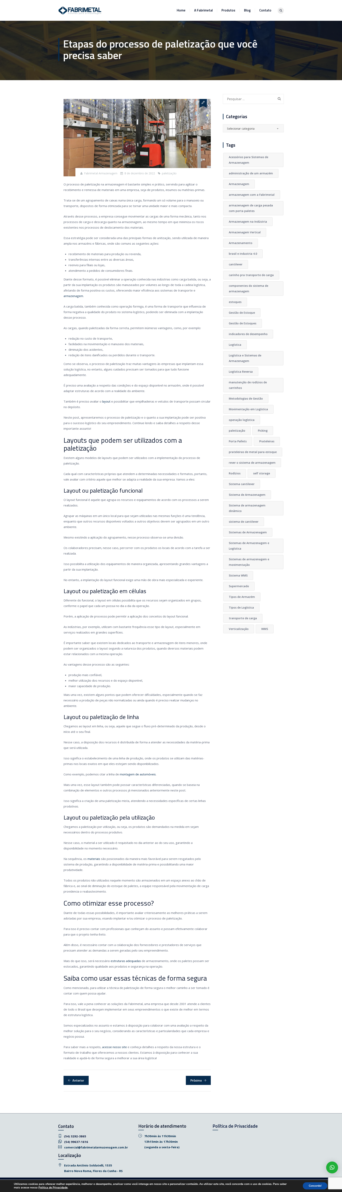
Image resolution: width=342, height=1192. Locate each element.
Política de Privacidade (235, 1126)
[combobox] (253, 128)
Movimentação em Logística (248, 409)
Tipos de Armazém (242, 597)
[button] (332, 1167)
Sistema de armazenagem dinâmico (247, 508)
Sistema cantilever (242, 484)
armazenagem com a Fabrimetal (252, 195)
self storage (261, 473)
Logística (235, 345)
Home (181, 10)
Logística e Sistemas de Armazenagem (245, 358)
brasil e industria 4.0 (243, 253)
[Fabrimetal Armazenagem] (80, 10)
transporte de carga (243, 618)
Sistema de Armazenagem (247, 495)
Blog (247, 10)
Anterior (78, 1080)
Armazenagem (239, 184)
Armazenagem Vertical (245, 232)
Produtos (228, 10)
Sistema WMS (238, 575)
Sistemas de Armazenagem (248, 532)
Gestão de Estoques (242, 323)
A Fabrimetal (203, 10)
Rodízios (234, 473)
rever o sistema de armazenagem (252, 462)
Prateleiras (266, 441)
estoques (235, 302)
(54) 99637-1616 (76, 1142)
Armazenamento (240, 243)
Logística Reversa (241, 371)
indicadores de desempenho (248, 334)
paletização (169, 173)
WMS (264, 629)
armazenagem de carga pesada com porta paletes (251, 208)
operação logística (242, 420)
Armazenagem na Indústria (248, 221)
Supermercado (239, 586)
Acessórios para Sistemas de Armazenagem (248, 159)
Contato (265, 10)
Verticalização (239, 629)
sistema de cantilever (243, 521)
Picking (263, 430)
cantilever (235, 264)
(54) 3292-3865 (75, 1136)
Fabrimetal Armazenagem (100, 173)
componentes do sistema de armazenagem (248, 288)
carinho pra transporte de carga (251, 275)
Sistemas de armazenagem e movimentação (249, 562)
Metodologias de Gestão (246, 398)
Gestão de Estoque (242, 312)
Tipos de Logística (241, 607)
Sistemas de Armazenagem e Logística (249, 545)
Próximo (196, 1080)
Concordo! (315, 1186)
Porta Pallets (238, 441)
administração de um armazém (251, 173)
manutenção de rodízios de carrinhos (248, 385)
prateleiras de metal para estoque (253, 452)
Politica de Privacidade (52, 1187)
